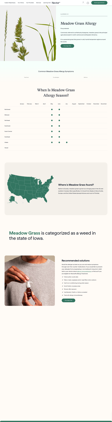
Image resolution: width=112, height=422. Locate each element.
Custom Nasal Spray (10, 2)
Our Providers (30, 2)
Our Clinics (21, 2)
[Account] (83, 3)
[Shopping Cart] (88, 3)
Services (38, 2)
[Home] (56, 3)
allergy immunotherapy (84, 271)
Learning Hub (47, 2)
